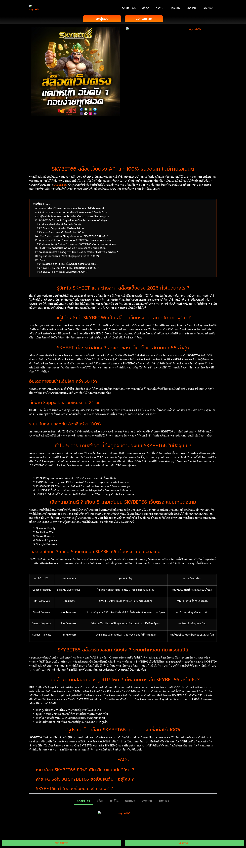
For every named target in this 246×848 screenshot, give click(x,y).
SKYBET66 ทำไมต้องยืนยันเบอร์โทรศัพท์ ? (74, 789)
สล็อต (145, 8)
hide (47, 203)
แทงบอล (175, 8)
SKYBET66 (129, 8)
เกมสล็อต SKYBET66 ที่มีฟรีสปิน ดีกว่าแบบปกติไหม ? (85, 770)
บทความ (191, 8)
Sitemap (208, 8)
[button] (123, 770)
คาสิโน (159, 8)
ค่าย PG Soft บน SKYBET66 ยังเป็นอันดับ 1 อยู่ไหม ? (85, 779)
